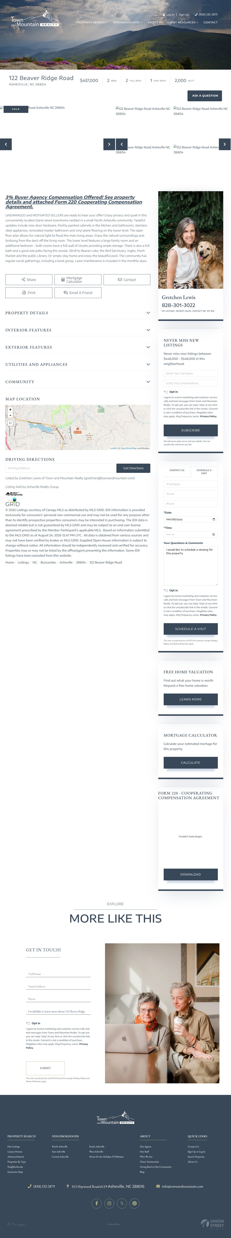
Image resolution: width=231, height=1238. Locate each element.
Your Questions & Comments (183, 543)
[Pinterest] (135, 1204)
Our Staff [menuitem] (144, 1151)
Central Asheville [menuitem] (60, 1156)
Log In (170, 14)
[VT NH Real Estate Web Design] (212, 1224)
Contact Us (177, 470)
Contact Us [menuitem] (193, 1146)
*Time (168, 527)
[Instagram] (109, 1204)
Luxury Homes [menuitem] (15, 1151)
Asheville (66, 562)
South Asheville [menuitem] (96, 1146)
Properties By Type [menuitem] (17, 1161)
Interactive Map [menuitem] (15, 1172)
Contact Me (199, 311)
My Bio (210, 311)
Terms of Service (180, 644)
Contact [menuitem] (211, 22)
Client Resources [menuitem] (181, 22)
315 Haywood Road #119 (107, 1186)
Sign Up (184, 14)
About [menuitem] (153, 22)
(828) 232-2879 (208, 14)
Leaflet (113, 448)
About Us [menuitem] (192, 1161)
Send (45, 1068)
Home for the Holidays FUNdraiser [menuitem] (106, 1156)
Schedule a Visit (204, 472)
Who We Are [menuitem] (146, 1156)
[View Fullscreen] (10, 423)
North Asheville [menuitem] (59, 1146)
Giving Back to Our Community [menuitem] (155, 1167)
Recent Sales (183, 311)
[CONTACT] (205, 95)
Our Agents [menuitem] (145, 1146)
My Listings (168, 311)
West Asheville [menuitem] (96, 1151)
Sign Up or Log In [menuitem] (196, 1151)
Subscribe (190, 430)
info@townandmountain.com (182, 1186)
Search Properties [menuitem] (196, 1156)
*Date (168, 512)
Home (9, 562)
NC (35, 562)
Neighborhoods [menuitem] (126, 22)
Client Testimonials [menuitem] (149, 1161)
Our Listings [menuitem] (14, 1146)
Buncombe (48, 562)
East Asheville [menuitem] (58, 1151)
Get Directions (133, 468)
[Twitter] (122, 1204)
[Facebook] (97, 1204)
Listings (23, 562)
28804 (81, 562)
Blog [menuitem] (142, 1172)
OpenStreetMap (129, 448)
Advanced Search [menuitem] (16, 1156)
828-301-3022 (178, 305)
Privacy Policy (208, 416)
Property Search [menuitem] (91, 22)
